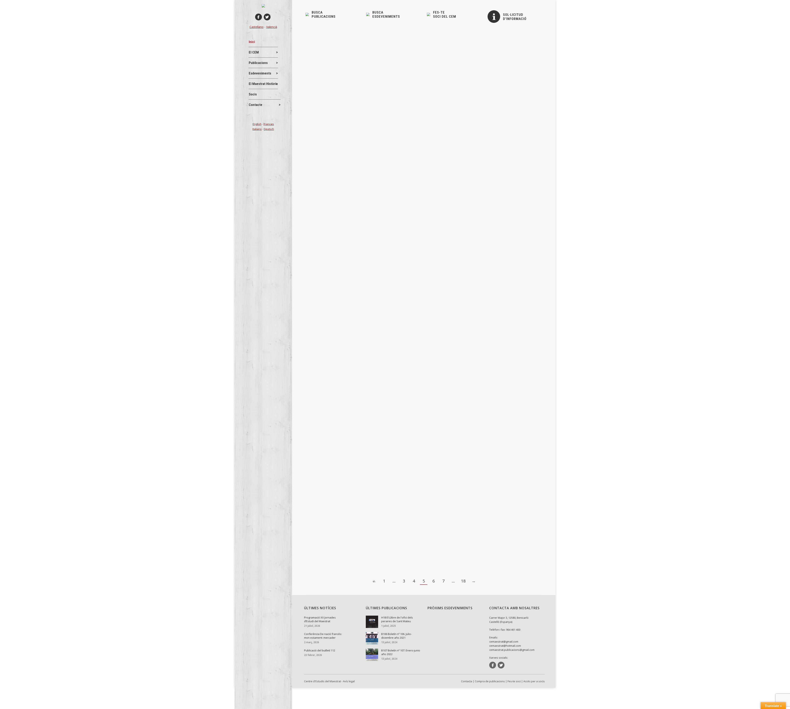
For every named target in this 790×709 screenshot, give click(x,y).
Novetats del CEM (324, 48)
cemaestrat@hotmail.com (505, 645)
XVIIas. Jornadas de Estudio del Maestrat (344, 133)
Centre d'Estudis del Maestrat (322, 681)
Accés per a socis (534, 681)
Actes (316, 186)
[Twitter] (267, 17)
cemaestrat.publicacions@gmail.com (511, 650)
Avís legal (349, 681)
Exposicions (320, 396)
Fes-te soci (514, 681)
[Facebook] (258, 17)
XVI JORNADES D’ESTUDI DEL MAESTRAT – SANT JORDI (357, 533)
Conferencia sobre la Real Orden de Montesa (347, 245)
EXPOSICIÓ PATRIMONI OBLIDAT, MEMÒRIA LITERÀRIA (356, 389)
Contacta (466, 681)
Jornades (318, 94)
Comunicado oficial (326, 40)
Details (316, 67)
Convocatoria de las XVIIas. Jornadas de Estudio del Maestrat (360, 179)
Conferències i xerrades (328, 252)
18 (463, 581)
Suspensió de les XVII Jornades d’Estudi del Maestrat (354, 87)
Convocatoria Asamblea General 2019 (341, 212)
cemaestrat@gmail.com (503, 641)
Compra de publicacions (490, 681)
